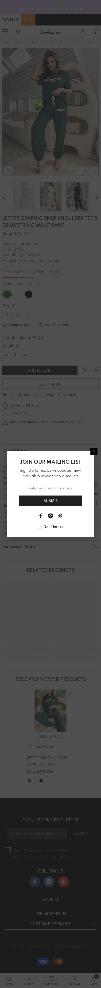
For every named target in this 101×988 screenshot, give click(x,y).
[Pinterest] (60, 516)
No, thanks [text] (53, 527)
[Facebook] (41, 516)
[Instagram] (50, 516)
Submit (50, 501)
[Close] (93, 451)
